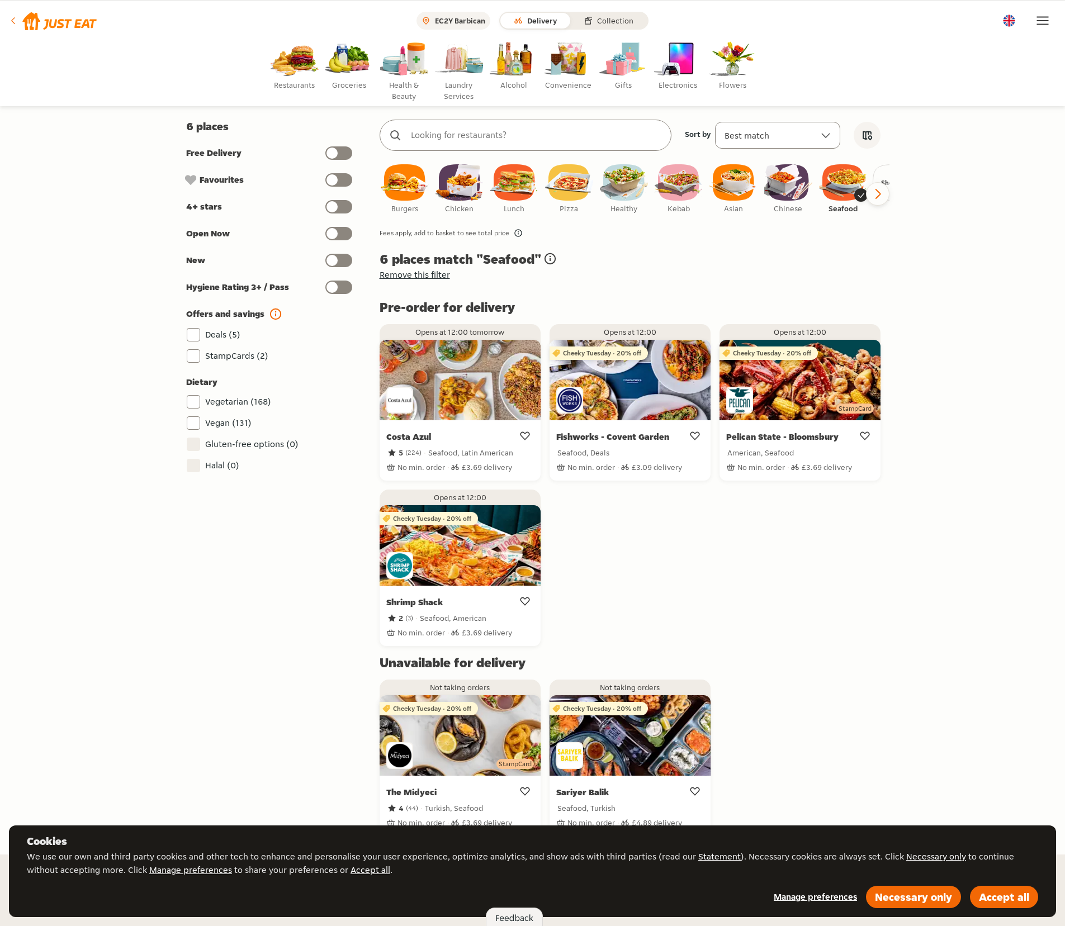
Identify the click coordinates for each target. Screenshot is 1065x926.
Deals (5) (222, 334)
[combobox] (536, 135)
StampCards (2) (236, 356)
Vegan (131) (228, 423)
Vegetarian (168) (238, 401)
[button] (53, 21)
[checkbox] (405, 189)
